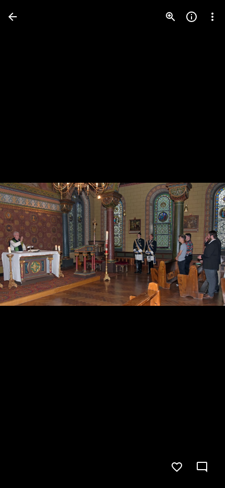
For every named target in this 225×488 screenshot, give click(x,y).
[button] (29, 244)
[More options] (212, 16)
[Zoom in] (170, 16)
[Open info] (191, 16)
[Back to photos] (12, 16)
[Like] (177, 467)
